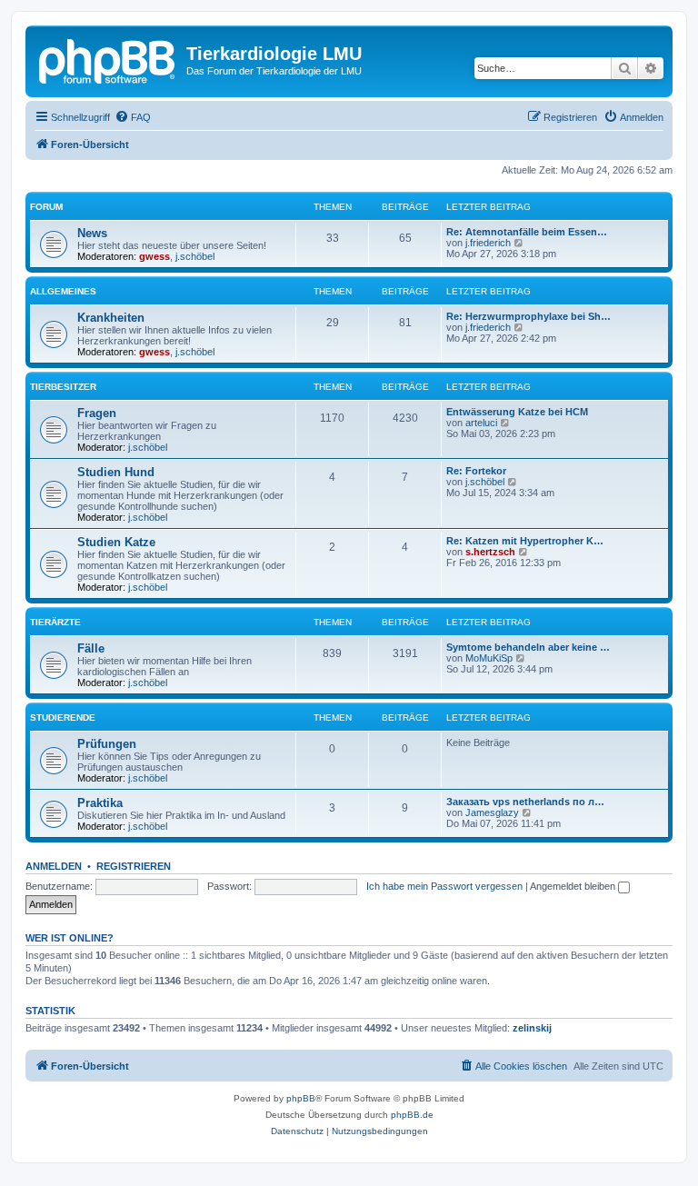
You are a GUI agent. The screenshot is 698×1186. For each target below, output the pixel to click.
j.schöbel (194, 256)
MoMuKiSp (489, 658)
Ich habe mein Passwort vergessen (444, 886)
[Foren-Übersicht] (108, 59)
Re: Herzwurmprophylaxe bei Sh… (528, 316)
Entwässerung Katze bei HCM (517, 411)
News (92, 233)
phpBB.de (412, 1115)
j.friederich (488, 242)
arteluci (481, 422)
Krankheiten (111, 317)
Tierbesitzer (63, 387)
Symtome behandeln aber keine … (528, 647)
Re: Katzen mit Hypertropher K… (524, 540)
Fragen (96, 413)
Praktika (100, 803)
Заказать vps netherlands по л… (525, 801)
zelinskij (532, 1027)
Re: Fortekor (476, 470)
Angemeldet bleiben (574, 886)
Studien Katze (116, 542)
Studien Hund (116, 472)
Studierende (62, 718)
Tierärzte (55, 622)
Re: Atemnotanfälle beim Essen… (526, 231)
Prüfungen (106, 744)
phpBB (300, 1098)
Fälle (91, 648)
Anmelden (53, 866)
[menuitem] (133, 117)
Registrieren (133, 866)
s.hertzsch (490, 551)
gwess (154, 256)
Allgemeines (63, 291)
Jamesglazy (492, 812)
